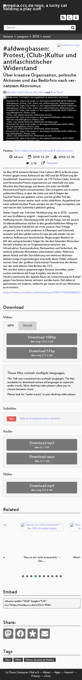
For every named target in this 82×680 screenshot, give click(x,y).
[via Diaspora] (33, 634)
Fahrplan (52, 163)
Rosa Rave (39, 92)
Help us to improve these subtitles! (40, 418)
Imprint (68, 672)
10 (61, 576)
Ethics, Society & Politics (40, 660)
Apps (57, 672)
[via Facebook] (20, 634)
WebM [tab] (27, 326)
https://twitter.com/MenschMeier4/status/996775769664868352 (42, 292)
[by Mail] (45, 634)
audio (50, 151)
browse (8, 37)
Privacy (35, 676)
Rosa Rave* (57, 92)
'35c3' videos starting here (29, 151)
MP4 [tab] (11, 326)
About (46, 672)
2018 (35, 37)
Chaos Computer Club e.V (24, 672)
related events (64, 151)
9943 (18, 660)
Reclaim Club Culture (19, 92)
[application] (42, 118)
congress (23, 37)
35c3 (8, 660)
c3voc (47, 676)
